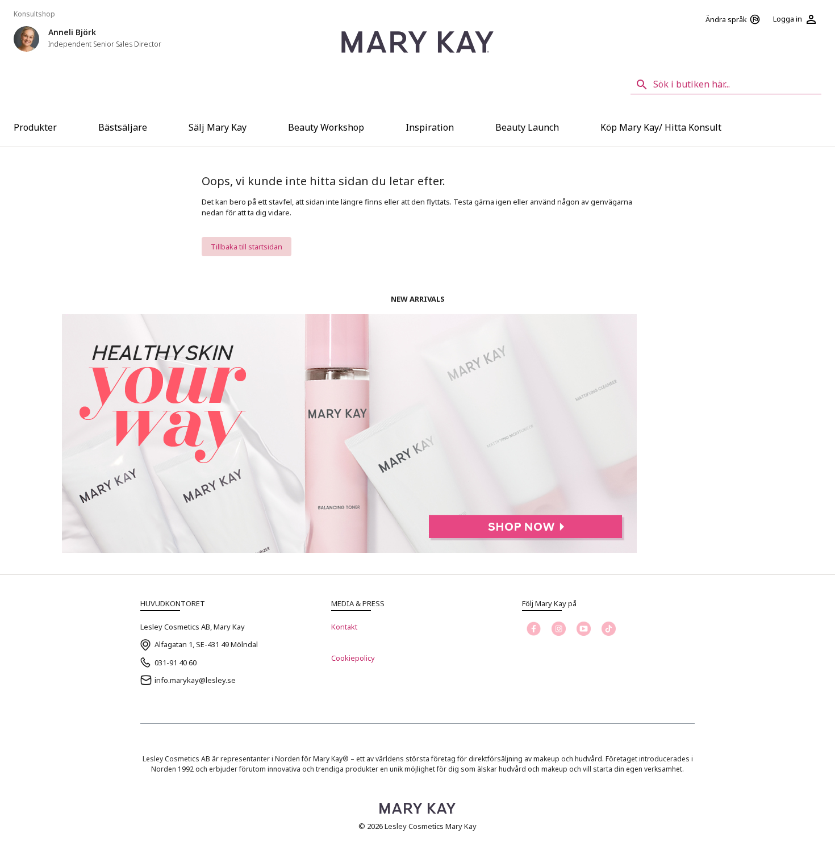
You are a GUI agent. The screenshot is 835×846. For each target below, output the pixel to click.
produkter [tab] (35, 127)
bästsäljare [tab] (122, 127)
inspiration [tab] (430, 127)
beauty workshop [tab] (326, 127)
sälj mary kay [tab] (218, 127)
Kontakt (344, 627)
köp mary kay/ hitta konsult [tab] (660, 127)
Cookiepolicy (353, 658)
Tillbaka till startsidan (246, 246)
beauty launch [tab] (527, 127)
